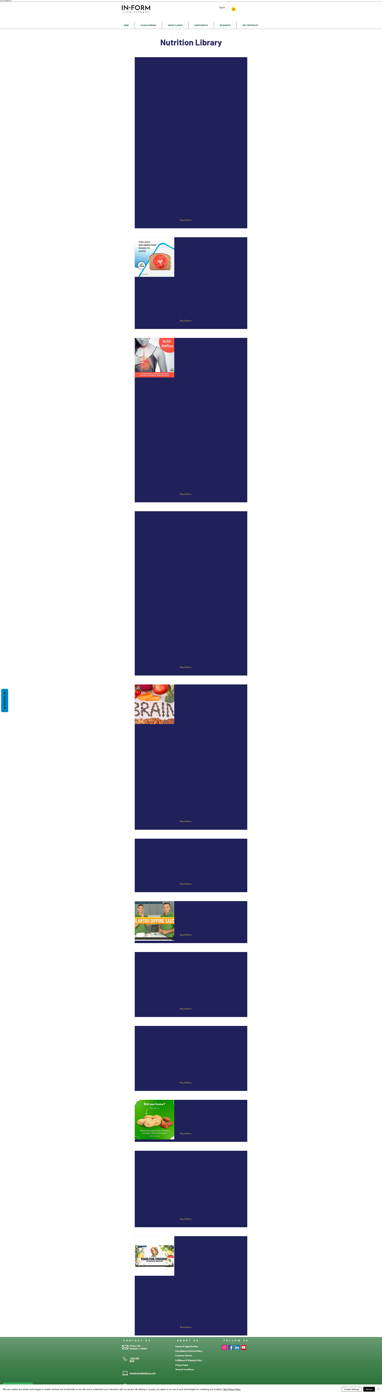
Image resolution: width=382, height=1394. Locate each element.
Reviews (4, 701)
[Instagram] (224, 1347)
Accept (369, 1389)
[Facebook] (230, 1347)
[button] (233, 8)
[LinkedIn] (237, 1347)
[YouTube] (243, 1347)
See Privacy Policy (232, 1389)
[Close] (378, 1389)
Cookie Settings (351, 1389)
